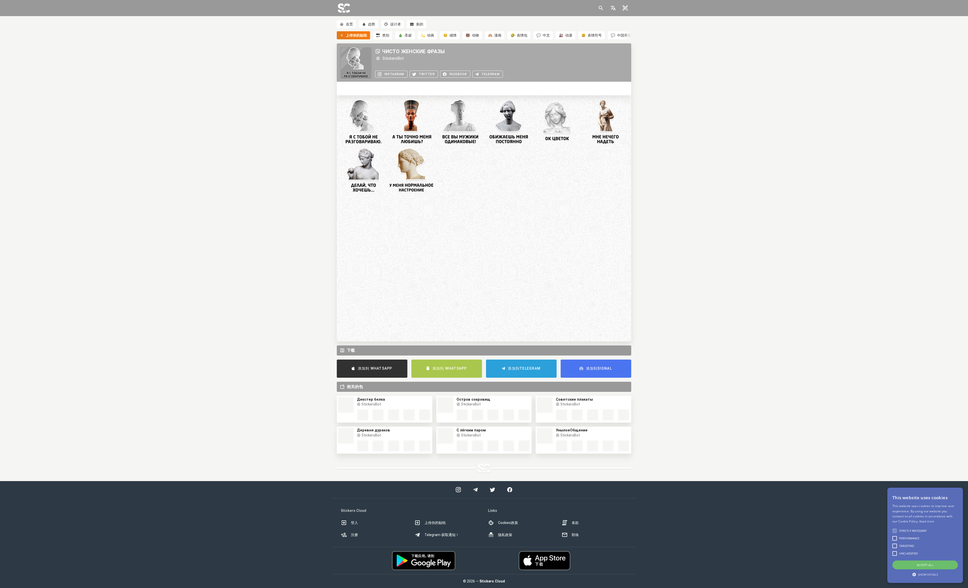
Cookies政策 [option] (508, 523)
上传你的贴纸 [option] (435, 523)
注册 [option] (354, 535)
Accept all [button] (925, 565)
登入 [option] (354, 523)
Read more (926, 521)
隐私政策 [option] (505, 535)
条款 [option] (575, 523)
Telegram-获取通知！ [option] (442, 535)
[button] (613, 8)
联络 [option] (575, 535)
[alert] (925, 535)
